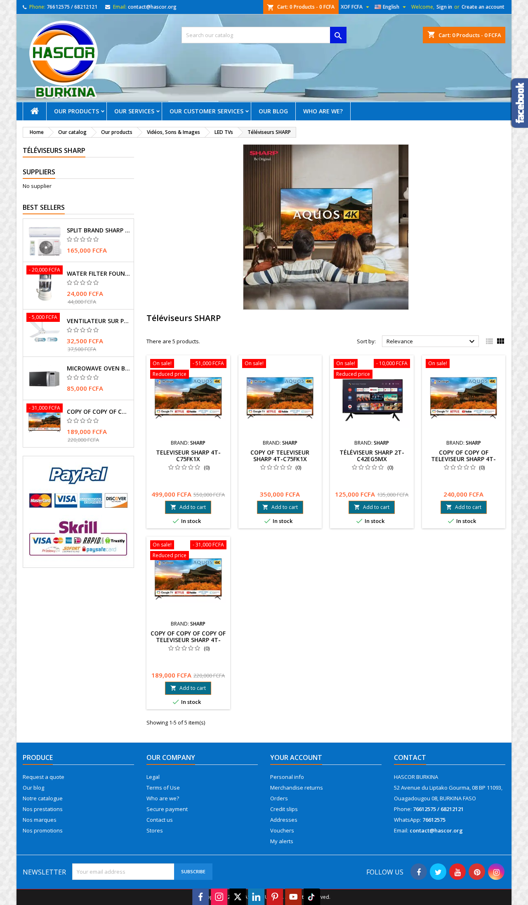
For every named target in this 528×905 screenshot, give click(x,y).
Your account (296, 757)
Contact (410, 757)
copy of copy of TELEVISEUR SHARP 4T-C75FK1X (463, 458)
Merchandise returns (296, 787)
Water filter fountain (98, 273)
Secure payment (167, 809)
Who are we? (323, 111)
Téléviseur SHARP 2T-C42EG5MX (371, 455)
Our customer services (206, 111)
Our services (134, 111)
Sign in (444, 6)
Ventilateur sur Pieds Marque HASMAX (98, 321)
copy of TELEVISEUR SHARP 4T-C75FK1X (279, 455)
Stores (154, 830)
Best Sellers (44, 207)
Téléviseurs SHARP (54, 150)
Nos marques (40, 819)
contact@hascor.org (152, 6)
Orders (279, 798)
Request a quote (43, 777)
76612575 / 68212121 (72, 6)
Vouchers (282, 830)
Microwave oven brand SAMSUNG (98, 368)
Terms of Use (163, 787)
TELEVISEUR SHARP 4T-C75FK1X (188, 455)
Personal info (287, 777)
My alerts (281, 841)
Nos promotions (43, 830)
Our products (76, 111)
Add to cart (188, 507)
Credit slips (284, 809)
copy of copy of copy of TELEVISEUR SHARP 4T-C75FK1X (98, 411)
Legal (153, 777)
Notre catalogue (43, 798)
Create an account (483, 6)
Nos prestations (43, 809)
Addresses (283, 819)
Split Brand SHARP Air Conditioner (98, 230)
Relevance (432, 342)
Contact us (159, 819)
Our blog (273, 111)
